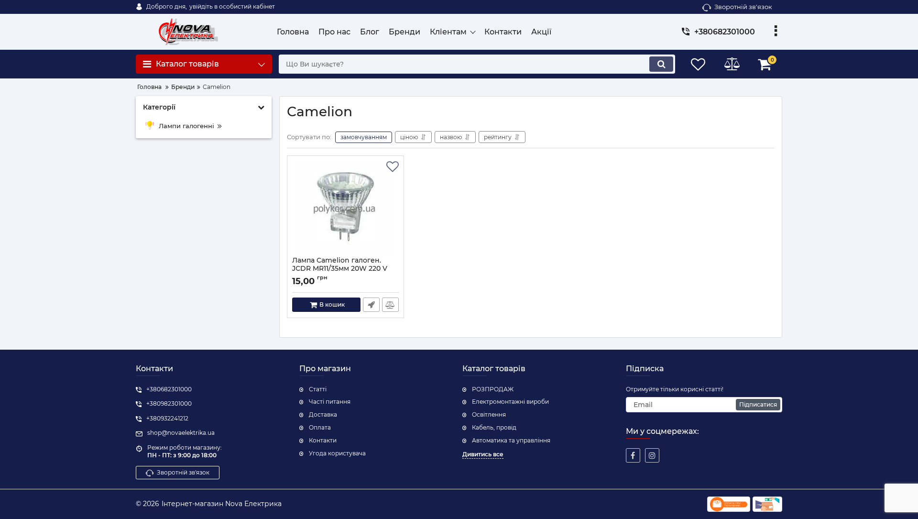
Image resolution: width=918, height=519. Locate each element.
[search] (661, 64)
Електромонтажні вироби (510, 401)
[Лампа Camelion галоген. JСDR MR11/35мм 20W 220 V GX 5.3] (345, 208)
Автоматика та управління (511, 440)
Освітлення (489, 414)
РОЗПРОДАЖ (493, 389)
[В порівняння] (390, 305)
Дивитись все (482, 454)
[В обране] (392, 167)
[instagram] (652, 455)
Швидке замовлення (371, 305)
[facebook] (633, 455)
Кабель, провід (494, 427)
